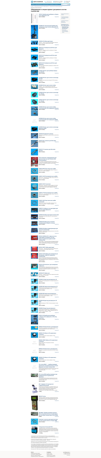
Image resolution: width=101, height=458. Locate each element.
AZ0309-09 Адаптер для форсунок (47, 308)
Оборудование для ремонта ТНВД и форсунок (41, 6)
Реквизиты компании (49, 454)
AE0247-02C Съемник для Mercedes (47, 140)
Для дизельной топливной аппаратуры (56, 6)
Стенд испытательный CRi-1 (46, 426)
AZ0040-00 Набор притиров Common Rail (49, 214)
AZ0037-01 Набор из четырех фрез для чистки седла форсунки (48, 209)
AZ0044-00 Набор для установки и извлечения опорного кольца (47, 222)
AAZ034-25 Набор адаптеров (46, 41)
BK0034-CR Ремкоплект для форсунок (48, 348)
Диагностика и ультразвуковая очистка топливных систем (65, 31)
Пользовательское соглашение (51, 455)
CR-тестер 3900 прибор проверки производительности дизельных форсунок (48, 375)
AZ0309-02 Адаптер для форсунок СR (48, 279)
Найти (68, 4)
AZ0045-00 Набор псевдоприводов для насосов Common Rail (48, 229)
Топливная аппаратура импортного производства (64, 21)
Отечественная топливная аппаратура (36, 454)
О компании (51, 4)
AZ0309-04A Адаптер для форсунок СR (48, 286)
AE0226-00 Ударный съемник (46, 133)
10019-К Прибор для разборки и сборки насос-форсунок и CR (48, 15)
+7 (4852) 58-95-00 (49, 1)
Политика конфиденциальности (51, 456)
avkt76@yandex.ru (66, 452)
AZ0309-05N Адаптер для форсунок (47, 293)
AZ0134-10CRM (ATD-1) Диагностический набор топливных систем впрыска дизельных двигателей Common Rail (48, 238)
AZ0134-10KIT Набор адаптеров (46, 247)
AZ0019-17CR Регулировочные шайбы (48, 192)
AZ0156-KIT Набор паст (44, 273)
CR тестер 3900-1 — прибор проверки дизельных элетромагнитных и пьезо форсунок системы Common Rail (48, 366)
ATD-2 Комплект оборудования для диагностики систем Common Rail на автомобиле (47, 159)
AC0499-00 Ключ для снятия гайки (47, 85)
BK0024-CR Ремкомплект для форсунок (48, 326)
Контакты (56, 4)
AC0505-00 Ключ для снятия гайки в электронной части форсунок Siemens (49, 107)
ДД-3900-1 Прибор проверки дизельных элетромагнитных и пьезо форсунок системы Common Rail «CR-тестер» (48, 414)
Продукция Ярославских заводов (65, 14)
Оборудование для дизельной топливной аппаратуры (65, 27)
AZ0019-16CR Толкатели (45, 184)
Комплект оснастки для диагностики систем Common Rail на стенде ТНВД (48, 420)
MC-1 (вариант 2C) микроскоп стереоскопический (46, 384)
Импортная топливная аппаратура (35, 455)
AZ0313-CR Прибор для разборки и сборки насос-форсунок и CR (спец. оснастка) (48, 317)
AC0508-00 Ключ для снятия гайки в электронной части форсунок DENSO (48, 119)
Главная (32, 6)
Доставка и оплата (46, 4)
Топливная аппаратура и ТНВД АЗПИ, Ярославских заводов (64, 17)
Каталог (33, 4)
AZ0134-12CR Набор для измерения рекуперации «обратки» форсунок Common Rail (48, 255)
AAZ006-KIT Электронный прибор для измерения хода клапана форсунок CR (48, 26)
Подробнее (57, 16)
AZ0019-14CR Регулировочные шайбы (48, 176)
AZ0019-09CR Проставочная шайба (47, 168)
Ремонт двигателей (38, 4)
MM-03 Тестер (42, 396)
